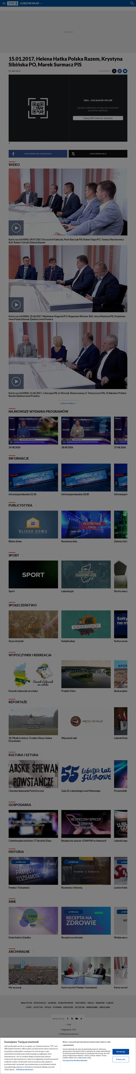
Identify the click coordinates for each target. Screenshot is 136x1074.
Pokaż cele (120, 1059)
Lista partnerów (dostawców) (75, 1060)
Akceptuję (120, 1052)
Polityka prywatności (24, 1069)
